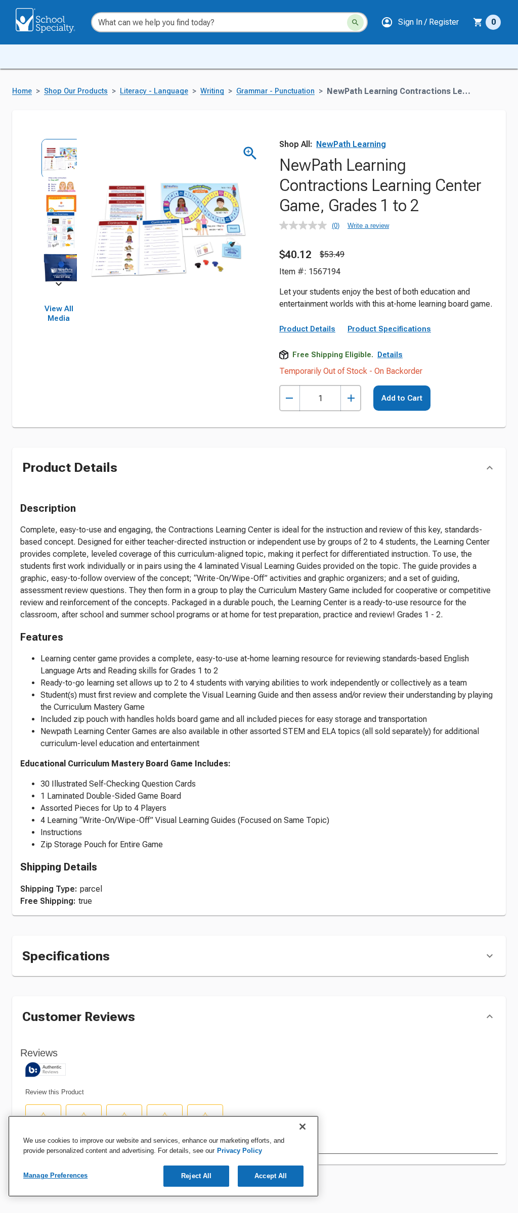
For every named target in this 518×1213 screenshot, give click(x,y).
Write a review (368, 225)
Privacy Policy (239, 1150)
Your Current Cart (487, 22)
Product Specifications (389, 328)
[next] (59, 286)
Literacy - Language (154, 91)
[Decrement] (289, 398)
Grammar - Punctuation (275, 91)
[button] (420, 22)
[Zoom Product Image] (250, 153)
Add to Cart (401, 398)
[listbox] (58, 211)
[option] (58, 156)
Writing (212, 91)
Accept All (270, 1176)
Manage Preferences (55, 1175)
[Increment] (350, 398)
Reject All (196, 1176)
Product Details (307, 328)
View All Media (59, 313)
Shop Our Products (76, 91)
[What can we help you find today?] (355, 22)
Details (390, 354)
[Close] (302, 1126)
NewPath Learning (351, 144)
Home (22, 91)
